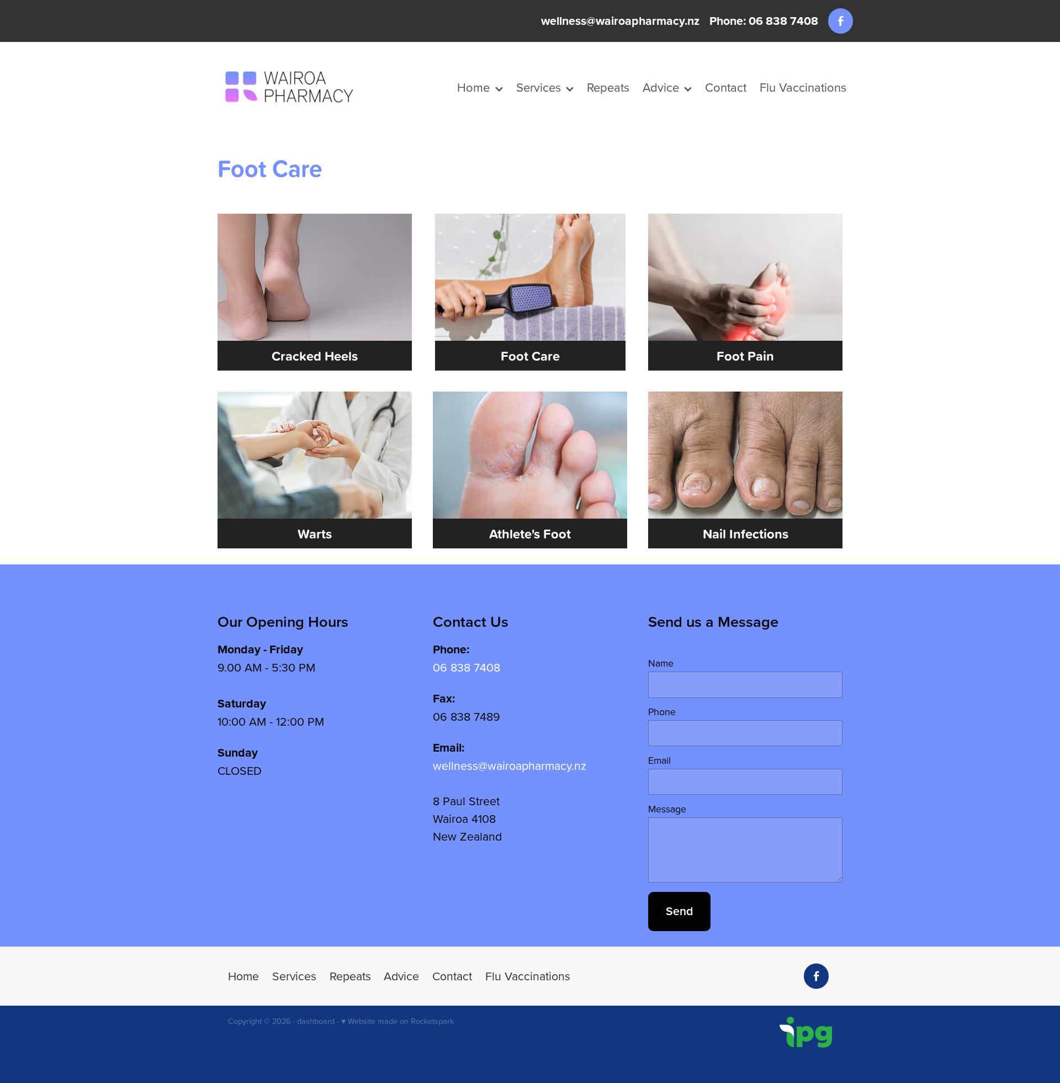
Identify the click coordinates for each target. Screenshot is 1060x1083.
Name (661, 663)
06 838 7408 (466, 667)
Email (659, 760)
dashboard (316, 1021)
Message (667, 809)
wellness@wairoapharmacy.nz (620, 20)
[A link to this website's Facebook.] (840, 20)
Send (679, 911)
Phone (662, 712)
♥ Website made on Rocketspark (397, 1021)
